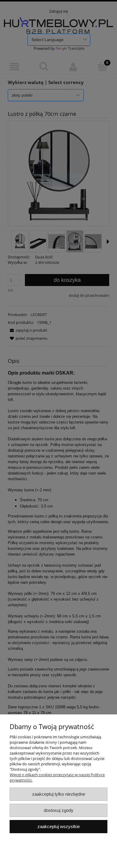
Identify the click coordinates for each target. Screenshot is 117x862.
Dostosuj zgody (59, 810)
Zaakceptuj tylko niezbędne (58, 794)
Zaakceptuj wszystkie (59, 826)
